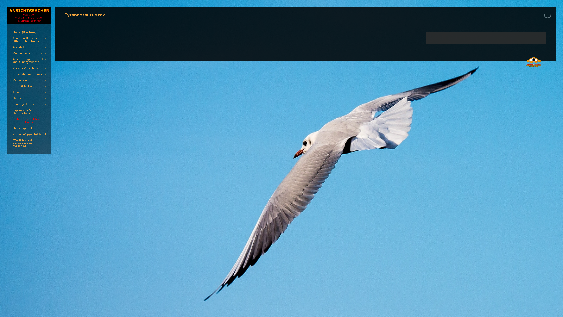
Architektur (20, 47)
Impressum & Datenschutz (21, 111)
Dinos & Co (20, 98)
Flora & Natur (22, 86)
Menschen (19, 80)
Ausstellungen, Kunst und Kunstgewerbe (27, 60)
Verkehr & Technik (25, 68)
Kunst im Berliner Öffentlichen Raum (25, 39)
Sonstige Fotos (23, 104)
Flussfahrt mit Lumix (27, 74)
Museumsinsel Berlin (27, 53)
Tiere (16, 92)
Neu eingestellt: (23, 128)
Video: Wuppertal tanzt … (29, 139)
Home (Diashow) (24, 32)
